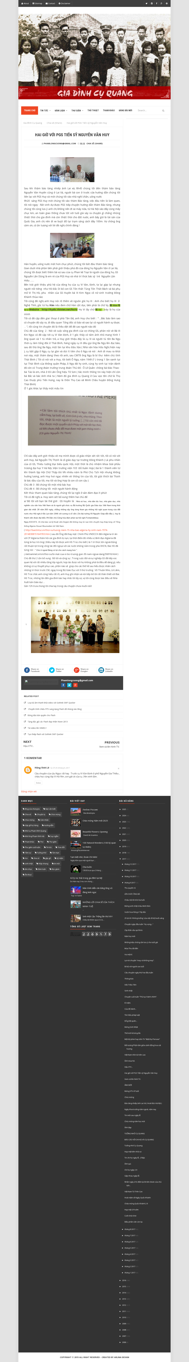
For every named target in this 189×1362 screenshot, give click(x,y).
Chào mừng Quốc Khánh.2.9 (136, 1203)
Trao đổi (61, 847)
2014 (124, 1292)
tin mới (57, 863)
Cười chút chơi (130, 1215)
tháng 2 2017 (130, 1266)
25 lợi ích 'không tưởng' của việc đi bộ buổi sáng (144, 918)
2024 (124, 815)
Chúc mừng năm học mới (135, 1121)
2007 (124, 1336)
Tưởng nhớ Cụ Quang (133, 1145)
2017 (124, 859)
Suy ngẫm (54, 836)
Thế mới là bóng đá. (133, 1033)
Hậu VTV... (28, 746)
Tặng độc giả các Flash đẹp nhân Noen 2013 (48, 721)
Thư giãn (53, 841)
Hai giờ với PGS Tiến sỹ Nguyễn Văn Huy (141, 1073)
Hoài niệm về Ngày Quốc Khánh (138, 1197)
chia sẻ (36, 858)
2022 (124, 828)
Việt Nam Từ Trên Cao (134, 1191)
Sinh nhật (128, 990)
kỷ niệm (60, 858)
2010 (124, 1317)
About (26, 3)
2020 (124, 840)
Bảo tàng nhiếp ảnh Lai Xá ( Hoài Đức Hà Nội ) (143, 1103)
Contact (51, 3)
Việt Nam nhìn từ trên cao (135, 1055)
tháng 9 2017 (130, 882)
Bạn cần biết (50, 809)
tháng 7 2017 (130, 1235)
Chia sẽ (28, 814)
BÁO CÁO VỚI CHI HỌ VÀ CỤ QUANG (139, 1139)
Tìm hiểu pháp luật (132, 1015)
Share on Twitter (60, 670)
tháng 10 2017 (130, 876)
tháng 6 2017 (130, 1241)
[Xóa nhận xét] (119, 768)
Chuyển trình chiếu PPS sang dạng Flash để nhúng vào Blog (54, 709)
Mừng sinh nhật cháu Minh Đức (137, 906)
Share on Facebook (35, 670)
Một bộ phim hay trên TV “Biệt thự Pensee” (142, 1039)
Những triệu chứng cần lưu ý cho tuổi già (141, 942)
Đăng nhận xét (29, 791)
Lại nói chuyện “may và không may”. (139, 960)
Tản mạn (55, 852)
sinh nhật (29, 863)
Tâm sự (28, 852)
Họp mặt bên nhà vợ (133, 1151)
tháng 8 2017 (130, 1229)
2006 (124, 1342)
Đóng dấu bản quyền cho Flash (41, 715)
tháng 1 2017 (130, 1272)
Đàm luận (42, 869)
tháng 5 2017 (130, 1248)
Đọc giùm (55, 869)
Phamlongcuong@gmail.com (77, 680)
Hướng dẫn (48, 825)
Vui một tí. (129, 954)
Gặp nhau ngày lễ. (132, 1176)
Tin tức (49, 847)
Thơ (41, 841)
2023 (124, 821)
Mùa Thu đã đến (131, 948)
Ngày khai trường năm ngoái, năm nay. (140, 1109)
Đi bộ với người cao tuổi (134, 966)
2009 (124, 1323)
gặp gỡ (48, 858)
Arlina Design (121, 1357)
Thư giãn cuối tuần (32, 847)
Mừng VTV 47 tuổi (132, 1091)
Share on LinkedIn (109, 670)
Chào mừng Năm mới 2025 (95, 820)
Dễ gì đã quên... (131, 1021)
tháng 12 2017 (130, 864)
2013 (124, 1299)
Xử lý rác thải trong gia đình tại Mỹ (86, 878)
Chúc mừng (29, 820)
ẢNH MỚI (128, 1085)
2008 (124, 1330)
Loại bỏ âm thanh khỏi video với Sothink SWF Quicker (51, 702)
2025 (124, 809)
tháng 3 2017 (130, 1260)
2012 (124, 1305)
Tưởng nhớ (41, 852)
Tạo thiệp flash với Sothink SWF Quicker (45, 734)
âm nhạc (28, 869)
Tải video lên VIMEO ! (37, 728)
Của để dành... (130, 1009)
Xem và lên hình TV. (109, 746)
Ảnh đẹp (128, 1127)
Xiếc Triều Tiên (130, 984)
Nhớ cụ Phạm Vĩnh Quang (35, 831)
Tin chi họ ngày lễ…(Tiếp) (135, 1157)
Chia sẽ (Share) (94, 143)
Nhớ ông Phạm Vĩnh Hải (34, 836)
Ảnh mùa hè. (130, 1061)
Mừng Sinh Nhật (131, 1027)
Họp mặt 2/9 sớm (131, 1209)
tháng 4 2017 (130, 1254)
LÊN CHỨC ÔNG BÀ (132, 894)
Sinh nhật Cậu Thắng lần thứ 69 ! (98, 916)
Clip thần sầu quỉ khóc (134, 930)
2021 (124, 834)
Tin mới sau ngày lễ (132, 1115)
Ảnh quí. (128, 1164)
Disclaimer (65, 3)
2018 (124, 852)
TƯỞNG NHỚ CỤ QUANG (135, 1133)
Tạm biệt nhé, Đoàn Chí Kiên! (83, 857)
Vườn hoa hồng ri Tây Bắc (135, 912)
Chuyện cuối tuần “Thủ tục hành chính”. (141, 996)
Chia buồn (87, 866)
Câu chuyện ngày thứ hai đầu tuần (139, 972)
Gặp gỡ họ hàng (31, 825)
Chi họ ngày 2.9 (131, 1170)
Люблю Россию (90, 809)
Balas (38, 783)
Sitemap (38, 3)
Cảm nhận (44, 820)
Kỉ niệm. (128, 1003)
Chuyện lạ (41, 814)
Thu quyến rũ (130, 888)
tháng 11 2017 (130, 870)
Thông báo (129, 978)
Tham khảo (29, 841)
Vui (26, 858)
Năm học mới (130, 936)
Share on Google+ (85, 670)
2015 (124, 1286)
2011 (124, 1311)
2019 (124, 846)
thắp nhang (43, 863)
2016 (124, 1280)
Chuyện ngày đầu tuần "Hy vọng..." (139, 924)
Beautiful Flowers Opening (95, 831)
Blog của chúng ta (32, 809)
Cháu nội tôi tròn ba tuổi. (135, 900)
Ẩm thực (28, 874)
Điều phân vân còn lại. (134, 1222)
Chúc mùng (55, 814)
